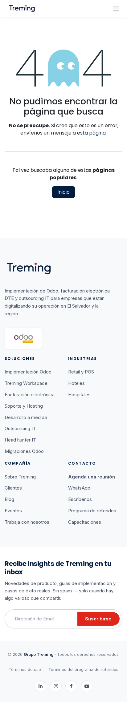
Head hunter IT (20, 440)
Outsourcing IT (20, 428)
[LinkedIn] (40, 686)
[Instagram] (56, 686)
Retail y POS (81, 372)
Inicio (63, 192)
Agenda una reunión (91, 477)
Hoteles (76, 383)
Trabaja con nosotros (27, 522)
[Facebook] (71, 686)
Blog (9, 499)
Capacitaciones (84, 522)
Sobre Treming (20, 477)
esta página (91, 132)
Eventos (13, 511)
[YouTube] (86, 686)
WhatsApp (79, 488)
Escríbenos (80, 499)
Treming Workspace (26, 383)
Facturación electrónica (30, 394)
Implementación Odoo (28, 372)
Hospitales (79, 394)
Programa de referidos (92, 511)
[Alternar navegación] (116, 8)
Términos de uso (25, 669)
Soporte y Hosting (24, 406)
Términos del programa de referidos (83, 669)
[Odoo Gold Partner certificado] (23, 338)
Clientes (13, 488)
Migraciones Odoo (24, 451)
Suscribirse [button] (98, 619)
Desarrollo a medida (26, 417)
